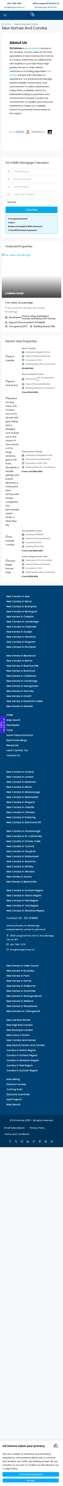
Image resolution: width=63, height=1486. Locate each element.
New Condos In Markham (21, 782)
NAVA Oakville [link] (29, 348)
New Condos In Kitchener (21, 647)
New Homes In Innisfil (18, 696)
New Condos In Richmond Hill (23, 822)
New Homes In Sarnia (18, 980)
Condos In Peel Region (19, 1065)
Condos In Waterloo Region (22, 1060)
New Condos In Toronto (20, 846)
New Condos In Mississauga (23, 792)
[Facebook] (10, 1141)
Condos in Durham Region (22, 1070)
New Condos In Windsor (20, 871)
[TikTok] (52, 1141)
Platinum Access (16, 1084)
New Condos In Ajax (18, 596)
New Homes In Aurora (19, 876)
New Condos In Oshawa (20, 812)
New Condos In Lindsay (20, 771)
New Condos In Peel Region (22, 900)
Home (8, 24)
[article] (31, 292)
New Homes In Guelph (19, 631)
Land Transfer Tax (17, 750)
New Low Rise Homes (18, 1020)
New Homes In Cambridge (21, 681)
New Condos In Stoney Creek (23, 841)
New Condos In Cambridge (22, 621)
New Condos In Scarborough (23, 831)
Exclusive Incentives (18, 1094)
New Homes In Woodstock (21, 1006)
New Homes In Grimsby (20, 691)
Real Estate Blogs (16, 740)
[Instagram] (22, 1141)
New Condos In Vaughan (21, 851)
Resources (12, 745)
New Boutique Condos (19, 1030)
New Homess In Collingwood (23, 1011)
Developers (13, 725)
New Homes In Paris (18, 975)
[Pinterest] (40, 1141)
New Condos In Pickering (20, 817)
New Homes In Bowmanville (22, 665)
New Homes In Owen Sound (22, 965)
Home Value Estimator (19, 735)
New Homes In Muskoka (20, 970)
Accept (31, 1480)
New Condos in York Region (22, 905)
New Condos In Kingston (20, 641)
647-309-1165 (14, 3)
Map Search (13, 720)
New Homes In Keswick (19, 706)
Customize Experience (31, 1474)
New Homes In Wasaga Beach (24, 996)
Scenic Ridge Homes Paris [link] (35, 556)
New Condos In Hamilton (21, 636)
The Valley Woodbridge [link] (19, 302)
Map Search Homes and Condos (25, 1045)
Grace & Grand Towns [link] (33, 374)
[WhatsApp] (46, 1141)
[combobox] (31, 202)
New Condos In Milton (19, 787)
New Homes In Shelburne (20, 985)
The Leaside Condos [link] (32, 530)
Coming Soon (14, 1089)
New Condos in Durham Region (24, 890)
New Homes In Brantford (20, 670)
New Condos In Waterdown (22, 856)
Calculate (31, 209)
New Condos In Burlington (21, 611)
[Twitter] (16, 1141)
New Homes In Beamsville (21, 881)
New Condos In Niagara (20, 802)
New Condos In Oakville (20, 807)
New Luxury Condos (18, 1035)
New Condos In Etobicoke (21, 626)
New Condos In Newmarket (22, 797)
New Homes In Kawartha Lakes (24, 701)
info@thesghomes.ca (14, 7)
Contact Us (13, 755)
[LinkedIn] (28, 1141)
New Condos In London (20, 776)
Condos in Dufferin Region (21, 1055)
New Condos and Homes (21, 1040)
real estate (33, 48)
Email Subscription (14, 1127)
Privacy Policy (37, 1127)
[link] (31, 275)
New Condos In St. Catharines (24, 836)
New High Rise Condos (19, 1025)
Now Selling (13, 1079)
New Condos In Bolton (19, 660)
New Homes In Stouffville (20, 991)
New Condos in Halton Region (23, 895)
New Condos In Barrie (19, 601)
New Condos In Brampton (21, 606)
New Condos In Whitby (19, 866)
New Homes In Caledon (20, 616)
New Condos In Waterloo (21, 861)
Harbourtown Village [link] (32, 451)
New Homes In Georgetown (22, 686)
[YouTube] (34, 1141)
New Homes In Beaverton (21, 655)
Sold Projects (14, 1099)
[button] (12, 132)
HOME (9, 715)
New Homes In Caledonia (21, 675)
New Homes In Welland (19, 1001)
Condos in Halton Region (21, 1050)
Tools (9, 730)
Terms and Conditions (17, 1134)
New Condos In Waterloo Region (25, 910)
